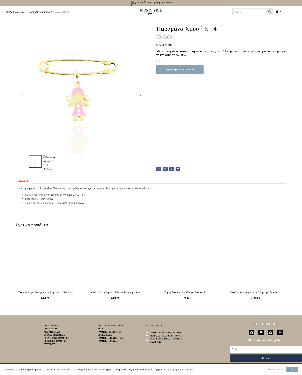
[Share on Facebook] (158, 169)
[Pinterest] (270, 332)
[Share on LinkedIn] (171, 169)
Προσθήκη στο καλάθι (180, 69)
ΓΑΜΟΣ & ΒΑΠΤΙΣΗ (15, 12)
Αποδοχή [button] (292, 369)
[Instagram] (261, 332)
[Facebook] (251, 332)
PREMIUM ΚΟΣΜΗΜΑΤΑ (40, 12)
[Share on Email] (178, 169)
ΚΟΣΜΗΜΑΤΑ (62, 12)
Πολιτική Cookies (275, 369)
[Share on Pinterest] (165, 169)
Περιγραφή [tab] (23, 181)
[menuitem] (290, 12)
